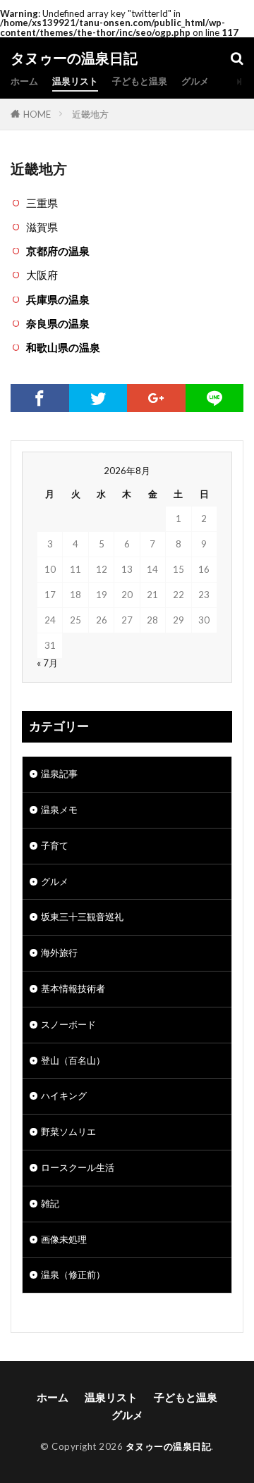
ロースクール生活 (77, 1167)
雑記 (50, 1203)
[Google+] (156, 398)
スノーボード (68, 1024)
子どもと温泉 (139, 81)
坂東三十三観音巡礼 (82, 916)
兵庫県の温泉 (58, 299)
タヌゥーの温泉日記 (74, 58)
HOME (37, 114)
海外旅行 (59, 952)
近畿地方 (90, 114)
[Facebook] (40, 398)
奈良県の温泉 (58, 323)
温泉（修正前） (73, 1274)
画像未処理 (64, 1239)
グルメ (195, 81)
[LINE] (215, 398)
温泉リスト (75, 81)
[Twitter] (98, 398)
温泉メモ (59, 809)
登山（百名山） (73, 1060)
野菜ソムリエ (68, 1131)
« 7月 (47, 663)
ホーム (24, 81)
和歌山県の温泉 (63, 347)
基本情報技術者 (73, 988)
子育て (54, 845)
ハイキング (64, 1095)
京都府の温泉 (58, 250)
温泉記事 (59, 773)
